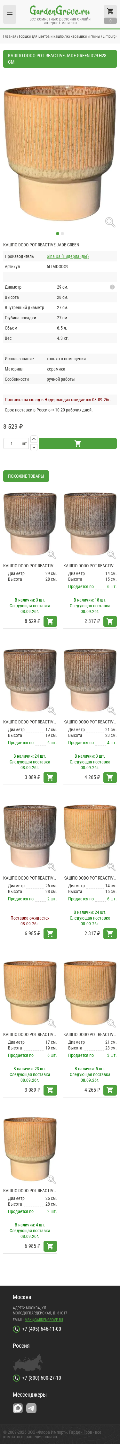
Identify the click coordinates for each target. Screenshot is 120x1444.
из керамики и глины (83, 36)
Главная (9, 36)
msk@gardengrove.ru (44, 1320)
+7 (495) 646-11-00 (41, 1329)
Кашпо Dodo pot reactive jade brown (30, 565)
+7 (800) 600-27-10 (41, 1378)
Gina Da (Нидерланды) (68, 256)
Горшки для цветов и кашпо (41, 36)
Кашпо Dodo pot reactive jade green (90, 878)
